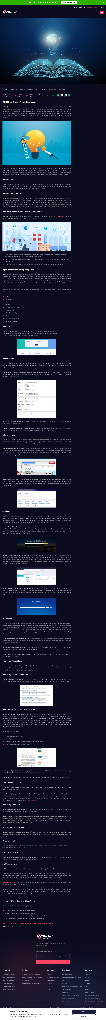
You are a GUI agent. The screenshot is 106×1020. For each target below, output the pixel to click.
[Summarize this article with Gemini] (65, 95)
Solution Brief (50, 983)
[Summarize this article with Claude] (61, 95)
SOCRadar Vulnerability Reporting (94, 998)
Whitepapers (50, 980)
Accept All (84, 1011)
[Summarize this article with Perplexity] (69, 95)
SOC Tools (65, 992)
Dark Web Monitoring (8, 980)
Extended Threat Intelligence (10, 974)
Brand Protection (7, 983)
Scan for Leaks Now (69, 2)
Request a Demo (92, 7)
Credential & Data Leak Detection (31, 974)
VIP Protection (25, 980)
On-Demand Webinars (53, 977)
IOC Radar (65, 983)
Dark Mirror (65, 1001)
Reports (49, 974)
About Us (87, 974)
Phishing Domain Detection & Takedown (32, 977)
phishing (60, 216)
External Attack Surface (68, 998)
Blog (75, 7)
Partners (87, 983)
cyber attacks (31, 800)
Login (102, 7)
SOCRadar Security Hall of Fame (94, 1001)
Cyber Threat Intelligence (9, 986)
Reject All (84, 1016)
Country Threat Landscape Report (71, 995)
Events (87, 977)
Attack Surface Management (10, 977)
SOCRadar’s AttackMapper (10, 882)
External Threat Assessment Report (72, 986)
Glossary (49, 989)
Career (87, 980)
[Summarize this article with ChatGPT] (58, 95)
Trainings (82, 7)
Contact (87, 989)
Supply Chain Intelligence (9, 989)
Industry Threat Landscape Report (71, 977)
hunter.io (15, 846)
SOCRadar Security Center (92, 995)
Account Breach (66, 989)
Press (86, 986)
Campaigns (65, 980)
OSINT (4, 107)
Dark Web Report (67, 974)
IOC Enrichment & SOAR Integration (31, 983)
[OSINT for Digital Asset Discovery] (9, 12)
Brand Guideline (89, 992)
